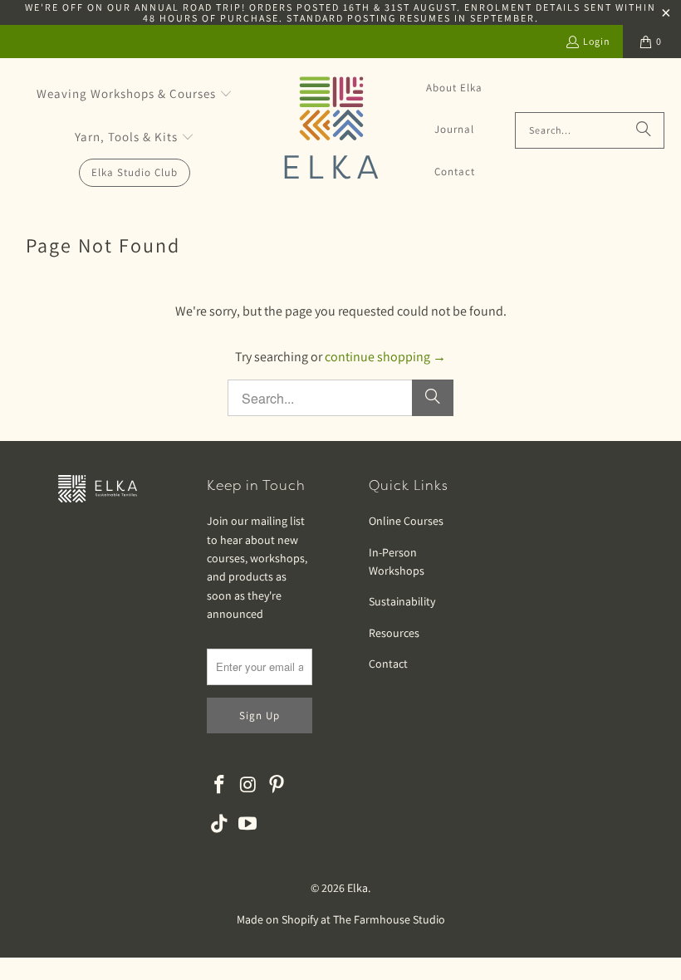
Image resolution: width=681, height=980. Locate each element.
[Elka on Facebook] (219, 785)
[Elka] (331, 130)
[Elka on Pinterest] (277, 785)
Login (596, 41)
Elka (357, 887)
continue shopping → (385, 356)
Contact (388, 663)
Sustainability (402, 601)
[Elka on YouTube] (248, 824)
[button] (135, 94)
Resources (394, 632)
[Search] (643, 130)
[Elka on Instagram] (248, 785)
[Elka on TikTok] (219, 824)
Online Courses (406, 520)
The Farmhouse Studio (389, 919)
